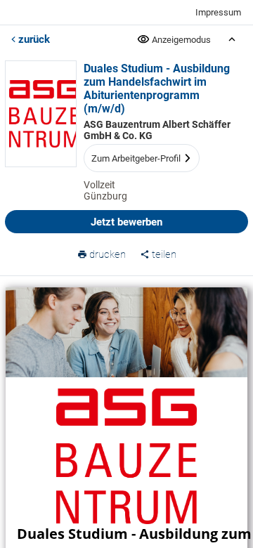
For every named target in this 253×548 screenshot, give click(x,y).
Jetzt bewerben (126, 222)
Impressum (218, 12)
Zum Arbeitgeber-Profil (136, 158)
